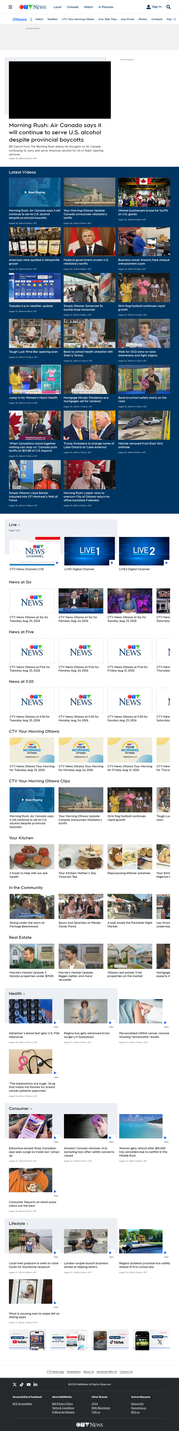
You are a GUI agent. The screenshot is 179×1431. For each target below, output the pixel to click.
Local (57, 7)
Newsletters (74, 1371)
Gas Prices (127, 19)
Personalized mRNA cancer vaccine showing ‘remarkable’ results (144, 1035)
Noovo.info (137, 1403)
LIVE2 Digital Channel (134, 569)
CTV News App (55, 1371)
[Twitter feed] (15, 1384)
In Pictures (106, 7)
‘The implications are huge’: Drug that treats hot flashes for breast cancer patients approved (32, 1087)
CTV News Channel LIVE (27, 569)
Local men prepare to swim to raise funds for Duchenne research (33, 1265)
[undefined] (32, 605)
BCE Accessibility (22, 1403)
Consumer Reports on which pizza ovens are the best (32, 1203)
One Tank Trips (107, 19)
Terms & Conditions (63, 1407)
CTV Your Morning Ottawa (78, 19)
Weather (52, 19)
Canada (72, 7)
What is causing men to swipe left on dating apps (34, 1315)
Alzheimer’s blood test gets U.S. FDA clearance (34, 1035)
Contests (157, 19)
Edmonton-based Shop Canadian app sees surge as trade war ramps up (34, 1152)
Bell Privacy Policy (62, 1403)
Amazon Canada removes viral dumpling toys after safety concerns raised (89, 1152)
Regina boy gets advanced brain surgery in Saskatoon (87, 1035)
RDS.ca (135, 1412)
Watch (88, 7)
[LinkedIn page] (36, 1384)
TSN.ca (96, 1412)
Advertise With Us (107, 1371)
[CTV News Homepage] (33, 7)
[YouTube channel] (29, 1384)
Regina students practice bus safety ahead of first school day (144, 1265)
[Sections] (10, 6)
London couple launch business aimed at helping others (86, 1265)
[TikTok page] (22, 1384)
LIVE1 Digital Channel (79, 569)
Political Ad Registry (63, 1412)
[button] (35, 201)
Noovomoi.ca (138, 1407)
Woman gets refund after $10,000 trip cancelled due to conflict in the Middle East (143, 1152)
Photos (143, 19)
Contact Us (126, 1371)
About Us (88, 1371)
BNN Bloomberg (101, 1407)
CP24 (95, 1403)
